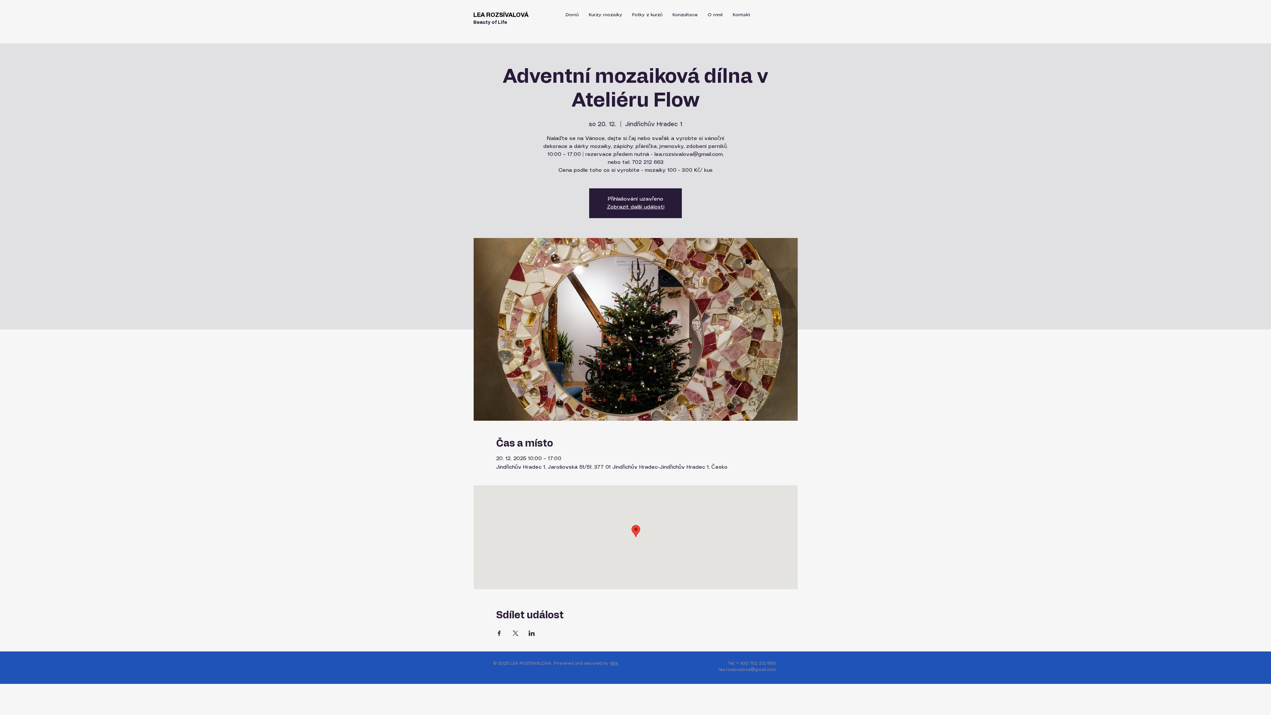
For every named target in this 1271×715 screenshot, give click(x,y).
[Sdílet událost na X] (515, 633)
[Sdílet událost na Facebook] (499, 633)
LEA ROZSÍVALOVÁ (501, 15)
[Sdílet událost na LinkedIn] (532, 633)
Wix (614, 663)
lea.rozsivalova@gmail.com (747, 670)
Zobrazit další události (635, 207)
